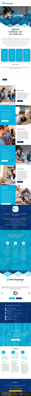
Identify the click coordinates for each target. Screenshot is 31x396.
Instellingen (26, 393)
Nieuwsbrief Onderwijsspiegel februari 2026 (5, 356)
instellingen (9, 395)
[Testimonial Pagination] (14, 226)
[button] (1, 291)
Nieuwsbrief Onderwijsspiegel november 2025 (24, 356)
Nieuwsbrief (3, 360)
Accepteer (21, 393)
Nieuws (17, 358)
